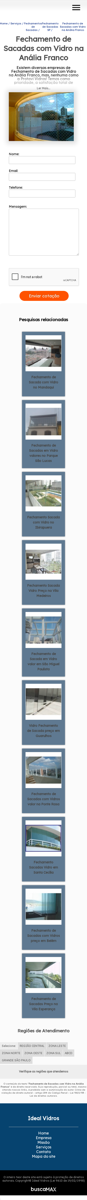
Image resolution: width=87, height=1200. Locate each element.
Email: (14, 171)
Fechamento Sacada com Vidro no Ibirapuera (43, 522)
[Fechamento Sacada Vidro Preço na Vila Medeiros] (43, 561)
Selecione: (9, 1046)
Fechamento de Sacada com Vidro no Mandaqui (43, 382)
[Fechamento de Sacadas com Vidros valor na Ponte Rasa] (43, 769)
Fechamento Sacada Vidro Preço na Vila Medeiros (43, 590)
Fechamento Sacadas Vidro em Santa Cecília (43, 867)
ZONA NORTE (11, 1053)
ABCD (68, 1053)
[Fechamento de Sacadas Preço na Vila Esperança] (43, 974)
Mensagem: (18, 206)
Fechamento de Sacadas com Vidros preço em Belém (43, 935)
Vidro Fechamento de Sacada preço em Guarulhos (43, 730)
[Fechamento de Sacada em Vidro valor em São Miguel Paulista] (43, 629)
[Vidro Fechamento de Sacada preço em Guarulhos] (43, 701)
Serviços (43, 1147)
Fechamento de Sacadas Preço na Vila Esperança (43, 1004)
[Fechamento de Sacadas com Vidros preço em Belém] (43, 906)
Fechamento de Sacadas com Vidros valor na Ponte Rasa (43, 799)
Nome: (14, 154)
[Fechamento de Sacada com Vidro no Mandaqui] (43, 353)
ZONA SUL (53, 1053)
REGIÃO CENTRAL (32, 1046)
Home (43, 1133)
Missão (43, 1142)
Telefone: (16, 187)
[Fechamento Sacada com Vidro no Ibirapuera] (43, 493)
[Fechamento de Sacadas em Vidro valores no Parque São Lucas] (43, 421)
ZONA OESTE (33, 1053)
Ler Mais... (43, 88)
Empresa (44, 1137)
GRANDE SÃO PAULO (16, 1060)
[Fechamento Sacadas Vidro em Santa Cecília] (43, 838)
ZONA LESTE (57, 1046)
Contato (43, 1151)
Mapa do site (43, 1156)
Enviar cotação (44, 296)
